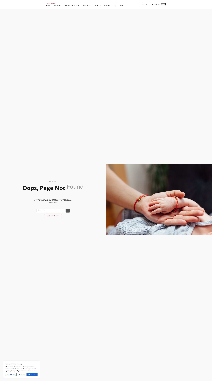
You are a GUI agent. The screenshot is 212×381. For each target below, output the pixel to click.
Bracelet (86, 5)
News (121, 5)
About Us (97, 5)
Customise (11, 374)
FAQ (115, 5)
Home (48, 5)
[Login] (149, 4)
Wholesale (57, 5)
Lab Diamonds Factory (72, 5)
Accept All (32, 374)
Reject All (21, 374)
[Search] (68, 211)
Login (145, 4)
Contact (107, 5)
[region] (21, 369)
